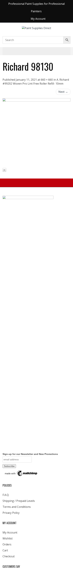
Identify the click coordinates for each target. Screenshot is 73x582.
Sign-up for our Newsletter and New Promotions (30, 454)
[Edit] (4, 170)
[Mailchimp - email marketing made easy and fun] (21, 473)
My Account (10, 532)
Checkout (9, 556)
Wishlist (8, 538)
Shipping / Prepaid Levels (19, 501)
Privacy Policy (11, 513)
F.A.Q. (6, 495)
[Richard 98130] (36, 132)
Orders (7, 544)
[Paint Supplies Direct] (36, 28)
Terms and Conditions (17, 507)
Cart (5, 550)
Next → (63, 92)
